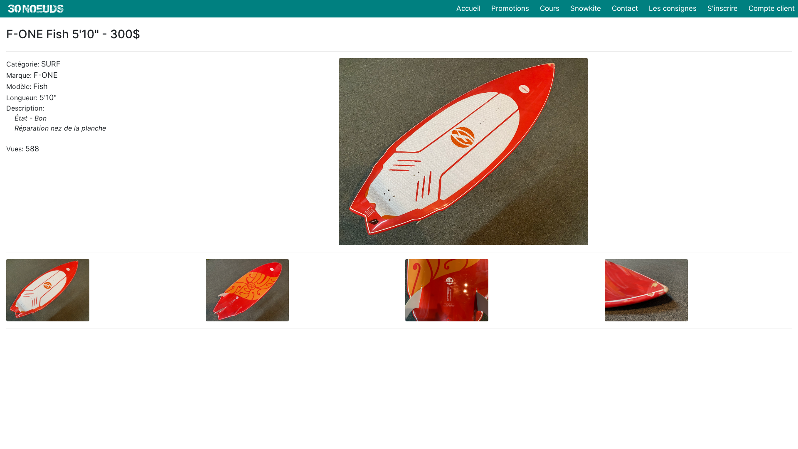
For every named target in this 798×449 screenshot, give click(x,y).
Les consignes (673, 8)
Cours (549, 8)
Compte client (772, 8)
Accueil (468, 8)
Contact (625, 8)
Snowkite (585, 8)
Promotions (510, 8)
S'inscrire (722, 8)
